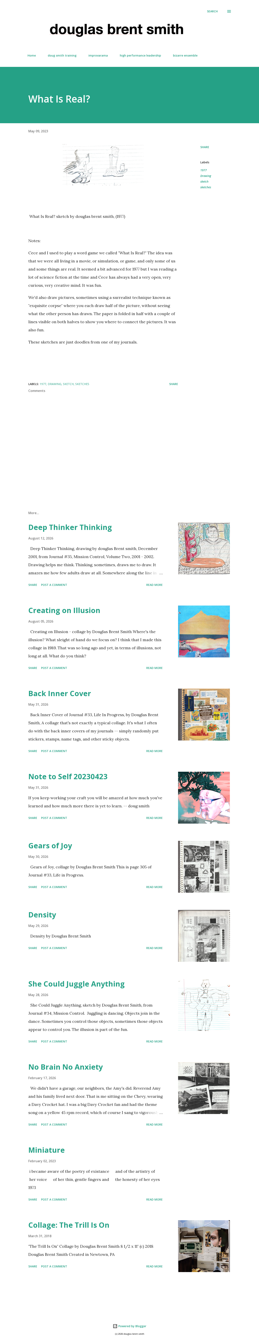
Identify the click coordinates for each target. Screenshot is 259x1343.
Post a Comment (54, 585)
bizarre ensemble (185, 55)
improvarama (98, 55)
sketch (204, 181)
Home (32, 55)
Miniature (46, 1150)
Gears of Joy (50, 846)
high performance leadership (140, 55)
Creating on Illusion (64, 610)
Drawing (205, 176)
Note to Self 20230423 (68, 776)
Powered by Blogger (132, 1326)
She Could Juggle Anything (76, 984)
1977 (203, 170)
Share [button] (204, 147)
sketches (205, 187)
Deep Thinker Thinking (70, 527)
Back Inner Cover (59, 693)
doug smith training (62, 55)
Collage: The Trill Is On (68, 1225)
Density (42, 915)
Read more (154, 585)
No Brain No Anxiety (65, 1067)
